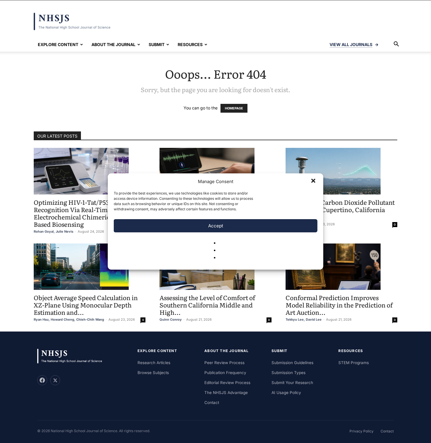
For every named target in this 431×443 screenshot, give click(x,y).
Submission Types (289, 372)
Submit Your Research (292, 382)
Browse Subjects (153, 372)
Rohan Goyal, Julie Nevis (53, 231)
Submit (156, 44)
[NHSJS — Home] (72, 356)
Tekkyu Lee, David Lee (304, 319)
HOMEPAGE (234, 108)
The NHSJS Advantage (226, 392)
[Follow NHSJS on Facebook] (42, 380)
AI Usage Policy (286, 392)
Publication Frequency (225, 372)
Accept (215, 226)
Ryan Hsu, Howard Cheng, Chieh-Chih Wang (69, 319)
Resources (190, 44)
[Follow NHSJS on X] (55, 380)
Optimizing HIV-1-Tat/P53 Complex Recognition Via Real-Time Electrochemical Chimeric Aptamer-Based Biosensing (86, 213)
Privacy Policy (361, 431)
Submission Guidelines (292, 362)
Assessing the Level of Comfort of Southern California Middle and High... (207, 305)
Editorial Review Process (227, 382)
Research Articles (154, 362)
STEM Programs (353, 362)
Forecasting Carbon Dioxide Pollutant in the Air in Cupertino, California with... (340, 209)
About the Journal (113, 44)
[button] (314, 181)
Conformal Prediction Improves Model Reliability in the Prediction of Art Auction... (339, 305)
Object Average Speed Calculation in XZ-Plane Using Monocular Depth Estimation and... (86, 305)
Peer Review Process (224, 362)
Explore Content (58, 44)
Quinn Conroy (170, 319)
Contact (211, 402)
